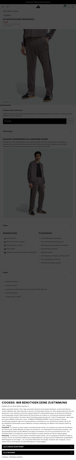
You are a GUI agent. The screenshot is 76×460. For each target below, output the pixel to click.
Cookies (8, 425)
